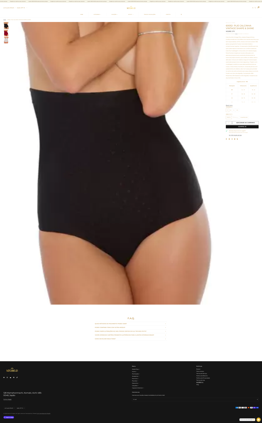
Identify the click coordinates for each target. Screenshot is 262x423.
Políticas (199, 366)
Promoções (135, 374)
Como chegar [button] (7, 399)
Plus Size (134, 381)
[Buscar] (255, 7)
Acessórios (135, 376)
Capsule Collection (137, 388)
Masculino (135, 383)
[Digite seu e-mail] (257, 399)
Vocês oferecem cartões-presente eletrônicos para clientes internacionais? (124, 335)
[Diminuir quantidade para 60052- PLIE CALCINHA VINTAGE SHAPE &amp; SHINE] (227, 122)
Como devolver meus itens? (105, 339)
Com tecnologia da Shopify (43, 413)
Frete (236, 33)
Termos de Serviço (201, 373)
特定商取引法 (199, 382)
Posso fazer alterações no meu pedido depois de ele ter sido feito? (120, 331)
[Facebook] (226, 139)
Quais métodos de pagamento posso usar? (111, 323)
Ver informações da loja (235, 135)
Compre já (242, 126)
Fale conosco (200, 371)
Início (4, 19)
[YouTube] (11, 377)
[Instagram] (8, 377)
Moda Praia (135, 369)
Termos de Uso (200, 380)
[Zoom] (219, 25)
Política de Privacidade (203, 378)
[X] (229, 139)
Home (134, 371)
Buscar (198, 369)
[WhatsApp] (235, 139)
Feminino (135, 378)
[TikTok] (18, 377)
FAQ (197, 384)
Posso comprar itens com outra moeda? (110, 327)
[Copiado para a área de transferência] (237, 139)
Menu (134, 366)
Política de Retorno (202, 375)
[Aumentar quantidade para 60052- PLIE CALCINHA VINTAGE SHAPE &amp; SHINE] (231, 122)
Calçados (134, 385)
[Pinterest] (232, 139)
